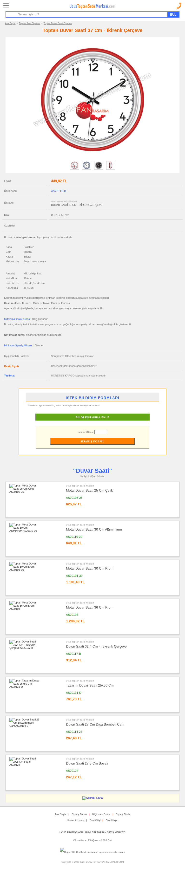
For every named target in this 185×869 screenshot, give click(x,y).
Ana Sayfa (10, 23)
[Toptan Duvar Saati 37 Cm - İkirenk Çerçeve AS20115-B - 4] (110, 169)
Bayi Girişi (95, 820)
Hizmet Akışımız (75, 820)
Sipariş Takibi (123, 814)
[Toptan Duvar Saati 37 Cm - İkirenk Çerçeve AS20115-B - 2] (86, 169)
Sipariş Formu (79, 814)
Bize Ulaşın (112, 820)
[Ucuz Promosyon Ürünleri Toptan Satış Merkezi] (92, 7)
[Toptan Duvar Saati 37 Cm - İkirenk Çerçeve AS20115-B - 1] (74, 169)
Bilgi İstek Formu (101, 814)
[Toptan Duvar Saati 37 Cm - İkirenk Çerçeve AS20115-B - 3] (98, 169)
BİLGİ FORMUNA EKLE (92, 417)
